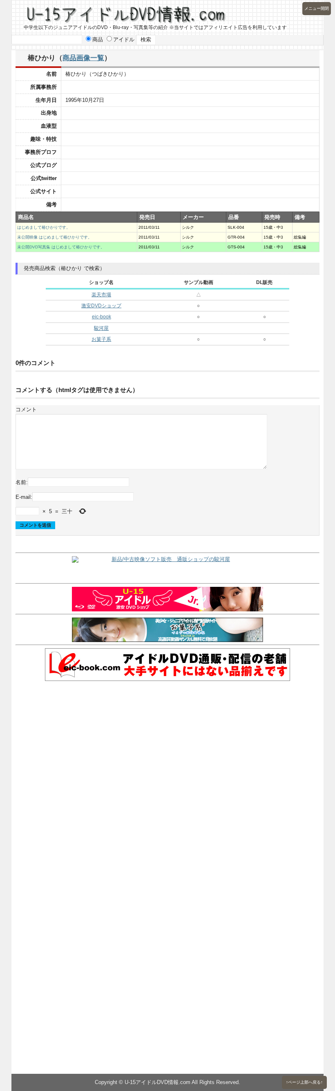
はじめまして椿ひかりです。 (43, 227)
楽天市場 (101, 295)
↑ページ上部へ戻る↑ (304, 1082)
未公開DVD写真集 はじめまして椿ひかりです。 (61, 247)
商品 (97, 39)
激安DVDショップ (101, 306)
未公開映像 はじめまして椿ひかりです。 (54, 237)
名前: (22, 482)
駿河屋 (101, 328)
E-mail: (24, 497)
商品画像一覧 (83, 58)
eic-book (101, 317)
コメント (26, 409)
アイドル (123, 39)
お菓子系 (101, 339)
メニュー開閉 (316, 8)
